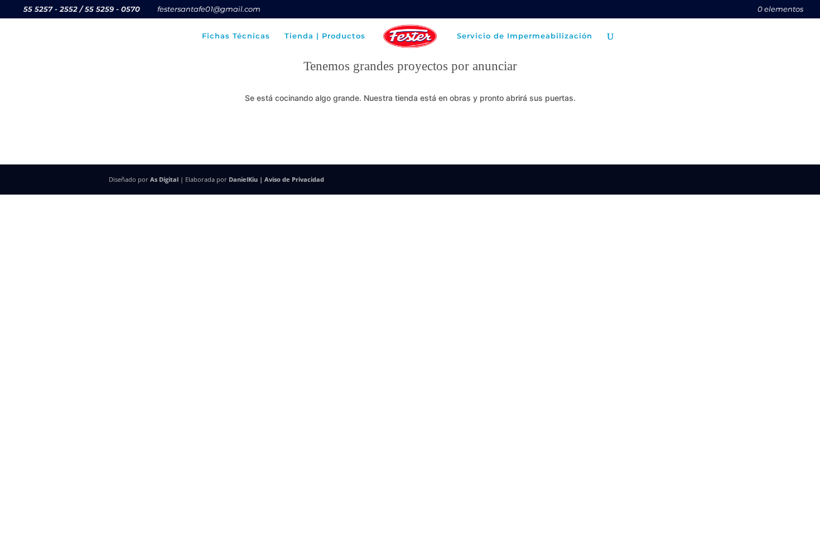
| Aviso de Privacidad (291, 179)
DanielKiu (243, 179)
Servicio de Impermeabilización (524, 36)
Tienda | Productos (324, 36)
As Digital (164, 179)
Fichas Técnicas (236, 36)
